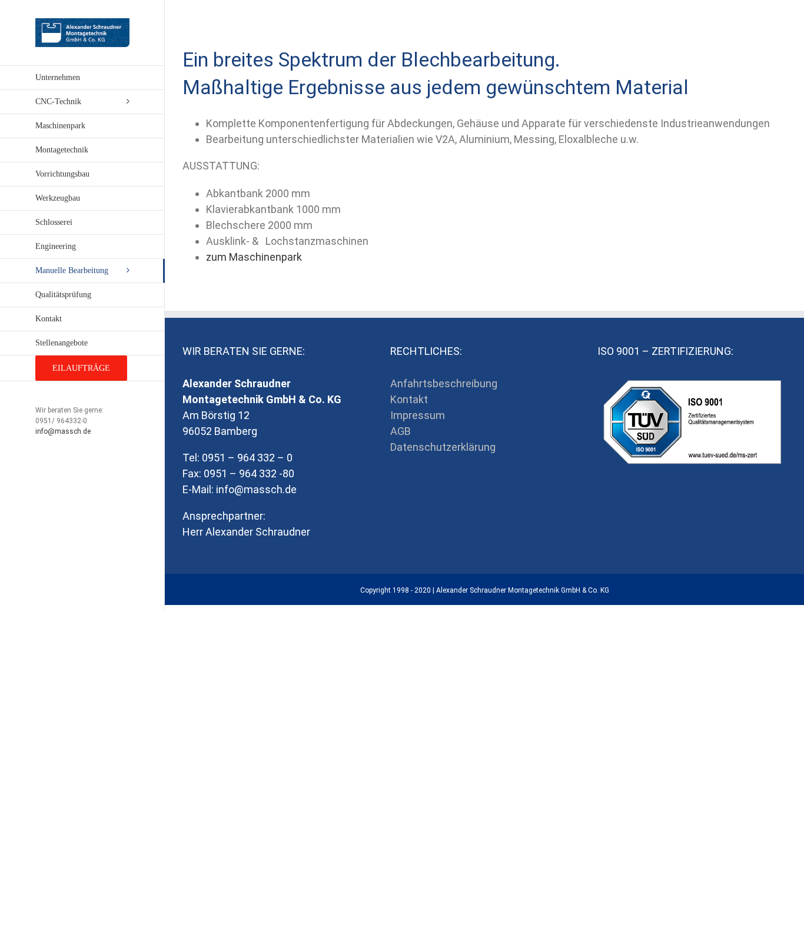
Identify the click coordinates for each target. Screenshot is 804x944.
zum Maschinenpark (254, 257)
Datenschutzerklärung (443, 447)
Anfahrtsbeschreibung (443, 383)
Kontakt (409, 399)
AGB (400, 431)
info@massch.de (63, 431)
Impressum (417, 415)
